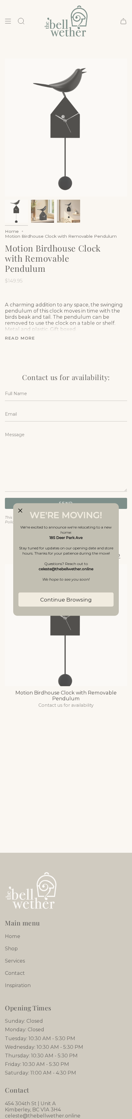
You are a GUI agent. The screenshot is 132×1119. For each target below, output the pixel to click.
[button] (20, 510)
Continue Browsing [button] (66, 600)
